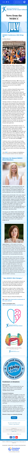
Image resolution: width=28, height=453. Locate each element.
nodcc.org (14, 431)
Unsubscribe (4, 445)
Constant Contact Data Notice (20, 445)
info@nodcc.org (19, 411)
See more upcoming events (14, 422)
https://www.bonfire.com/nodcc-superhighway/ (13, 305)
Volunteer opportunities (14, 424)
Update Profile (10, 445)
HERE (6, 152)
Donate (14, 417)
